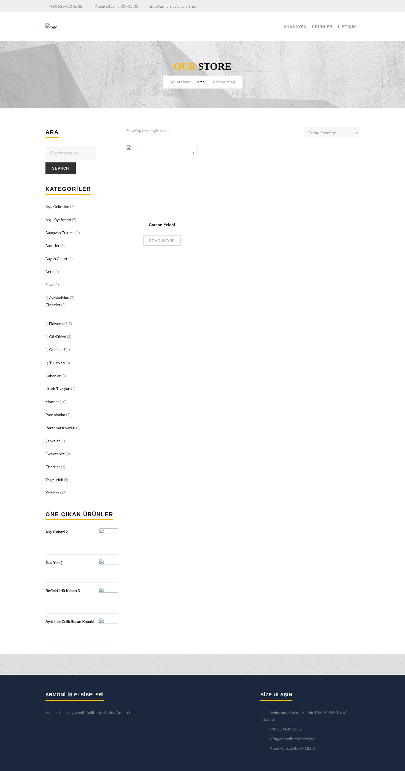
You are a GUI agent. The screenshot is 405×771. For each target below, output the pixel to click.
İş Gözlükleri (55, 336)
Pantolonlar (55, 414)
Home (199, 82)
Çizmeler (52, 304)
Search (60, 168)
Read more (162, 240)
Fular (49, 284)
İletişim (347, 27)
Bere (49, 271)
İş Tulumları (55, 362)
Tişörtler (52, 466)
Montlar (52, 401)
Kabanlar (53, 375)
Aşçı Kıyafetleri (58, 219)
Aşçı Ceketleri (57, 206)
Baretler (52, 245)
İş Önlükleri (55, 349)
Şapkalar (52, 440)
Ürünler (322, 27)
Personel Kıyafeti (60, 427)
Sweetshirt (55, 453)
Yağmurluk (54, 479)
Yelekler (52, 492)
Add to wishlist (194, 150)
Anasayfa (295, 27)
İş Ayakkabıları (57, 297)
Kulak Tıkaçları (57, 388)
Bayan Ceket (56, 258)
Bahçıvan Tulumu (60, 232)
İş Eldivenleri (56, 323)
